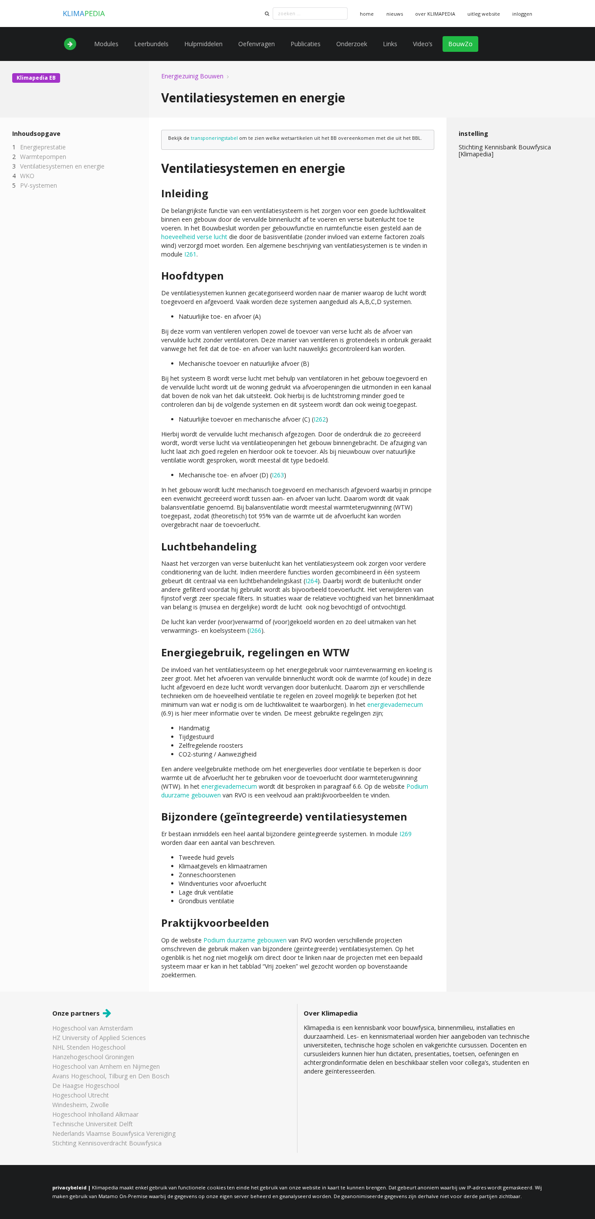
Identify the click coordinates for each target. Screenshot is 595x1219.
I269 (405, 834)
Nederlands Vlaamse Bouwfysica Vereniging (114, 1133)
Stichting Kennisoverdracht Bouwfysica (107, 1143)
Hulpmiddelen (203, 44)
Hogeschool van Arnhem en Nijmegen (106, 1066)
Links (390, 44)
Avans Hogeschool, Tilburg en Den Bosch (110, 1076)
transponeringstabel (214, 138)
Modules (106, 44)
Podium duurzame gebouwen (245, 940)
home (367, 13)
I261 (190, 254)
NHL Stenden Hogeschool (88, 1047)
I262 (320, 419)
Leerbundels (151, 44)
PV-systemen (38, 185)
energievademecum (395, 704)
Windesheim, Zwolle (80, 1105)
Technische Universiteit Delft (92, 1124)
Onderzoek (351, 44)
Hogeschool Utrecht (80, 1095)
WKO (27, 176)
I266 (255, 630)
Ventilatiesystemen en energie (62, 166)
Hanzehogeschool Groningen (93, 1057)
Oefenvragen (256, 44)
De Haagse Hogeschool (85, 1085)
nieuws (394, 13)
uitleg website (483, 13)
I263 (278, 475)
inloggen (522, 13)
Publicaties (306, 44)
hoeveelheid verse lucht (194, 237)
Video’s (423, 44)
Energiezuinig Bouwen (192, 76)
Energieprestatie (43, 147)
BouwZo (460, 44)
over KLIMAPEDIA (435, 13)
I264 (311, 581)
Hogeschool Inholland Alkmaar (95, 1114)
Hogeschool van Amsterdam (92, 1028)
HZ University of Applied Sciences (99, 1037)
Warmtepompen (43, 156)
